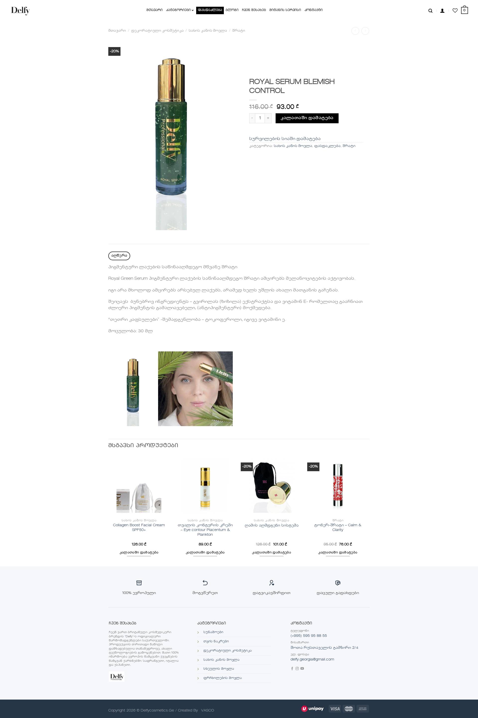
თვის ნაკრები (216, 641)
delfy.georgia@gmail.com (312, 659)
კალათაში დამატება (307, 118)
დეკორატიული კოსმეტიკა (157, 30)
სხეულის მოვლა (218, 668)
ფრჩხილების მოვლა (222, 678)
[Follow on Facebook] (292, 669)
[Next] (368, 510)
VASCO (207, 710)
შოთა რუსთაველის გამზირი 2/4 (324, 648)
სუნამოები (213, 632)
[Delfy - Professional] (21, 10)
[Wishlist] (455, 10)
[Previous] (108, 510)
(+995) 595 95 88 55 (309, 636)
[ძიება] (430, 10)
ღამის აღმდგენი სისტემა (272, 525)
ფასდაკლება (327, 146)
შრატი (238, 30)
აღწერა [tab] (119, 255)
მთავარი (117, 30)
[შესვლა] (442, 10)
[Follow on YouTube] (302, 669)
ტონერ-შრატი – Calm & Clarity (337, 527)
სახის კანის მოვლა (208, 30)
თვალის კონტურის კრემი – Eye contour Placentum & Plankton (205, 529)
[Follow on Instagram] (297, 669)
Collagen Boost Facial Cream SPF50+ (139, 527)
